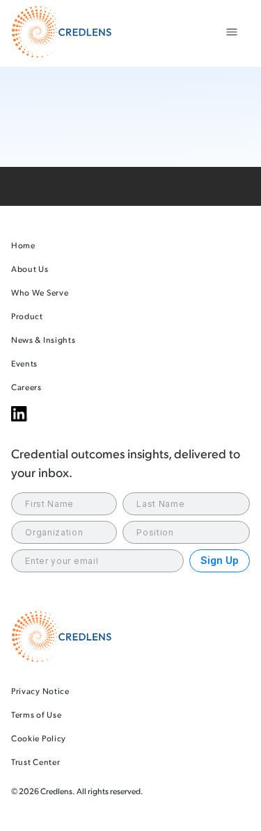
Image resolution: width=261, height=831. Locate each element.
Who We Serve (39, 292)
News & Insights (43, 339)
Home (23, 245)
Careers (26, 387)
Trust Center (35, 762)
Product (27, 316)
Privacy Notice (40, 691)
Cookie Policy (38, 738)
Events (24, 363)
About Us (30, 269)
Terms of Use (36, 714)
